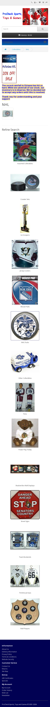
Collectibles (16, 49)
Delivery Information (9, 652)
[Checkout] (46, 2)
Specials (5, 681)
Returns (4, 669)
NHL (27, 49)
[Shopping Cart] (43, 2)
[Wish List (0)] (40, 2)
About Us (5, 649)
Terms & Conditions (9, 657)
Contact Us (6, 666)
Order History (7, 690)
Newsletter (6, 695)
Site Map (5, 671)
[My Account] (35, 2)
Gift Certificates (7, 678)
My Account (6, 688)
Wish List (5, 693)
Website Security (8, 659)
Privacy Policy (7, 654)
